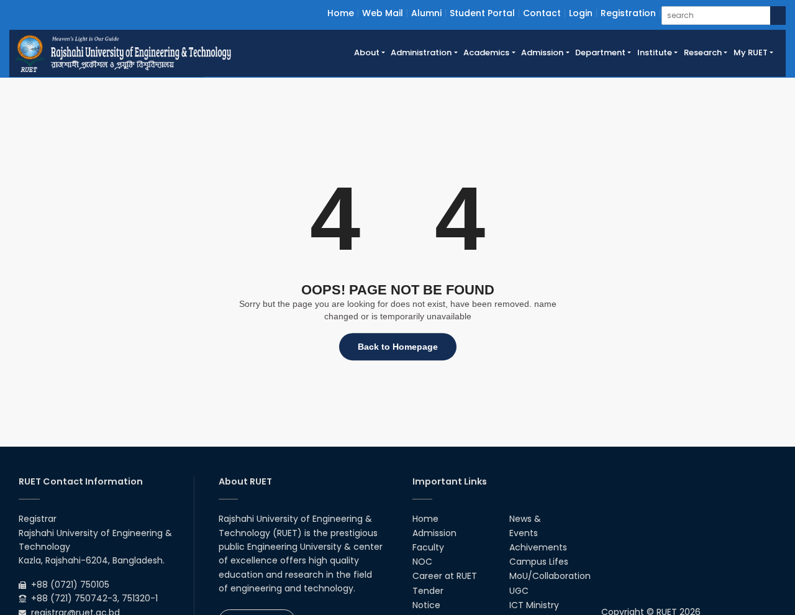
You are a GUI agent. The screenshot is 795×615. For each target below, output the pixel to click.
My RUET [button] (751, 52)
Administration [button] (421, 52)
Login (581, 13)
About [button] (366, 52)
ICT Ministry (534, 605)
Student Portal (482, 13)
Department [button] (600, 52)
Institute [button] (654, 52)
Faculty (428, 547)
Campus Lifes (538, 561)
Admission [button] (542, 52)
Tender (427, 591)
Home (340, 13)
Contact (542, 13)
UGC (519, 591)
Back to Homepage (398, 347)
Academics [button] (486, 52)
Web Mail (382, 13)
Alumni (426, 13)
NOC (422, 561)
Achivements (538, 547)
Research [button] (703, 52)
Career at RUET (444, 576)
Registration (628, 13)
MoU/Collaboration (550, 576)
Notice (426, 605)
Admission (434, 533)
